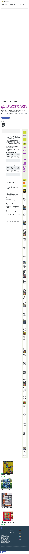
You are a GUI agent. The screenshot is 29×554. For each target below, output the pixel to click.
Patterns (11, 534)
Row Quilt (23, 170)
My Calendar (16, 4)
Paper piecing (24, 167)
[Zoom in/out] (0, 551)
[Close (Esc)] (5, 551)
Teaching (11, 4)
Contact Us (3, 7)
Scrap (23, 171)
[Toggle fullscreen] (2, 551)
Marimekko (24, 165)
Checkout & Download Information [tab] (7, 132)
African (24, 146)
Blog (8, 4)
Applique (24, 147)
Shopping (20, 4)
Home (3, 4)
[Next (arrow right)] (2, 552)
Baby (23, 148)
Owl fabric (25, 166)
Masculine (23, 166)
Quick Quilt (24, 169)
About (5, 4)
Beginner (24, 150)
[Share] (4, 551)
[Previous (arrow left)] (0, 552)
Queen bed (24, 168)
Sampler (25, 170)
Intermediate (25, 159)
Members (7, 7)
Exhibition (11, 532)
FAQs (23, 4)
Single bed (25, 172)
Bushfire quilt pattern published (23, 113)
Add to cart (5, 117)
